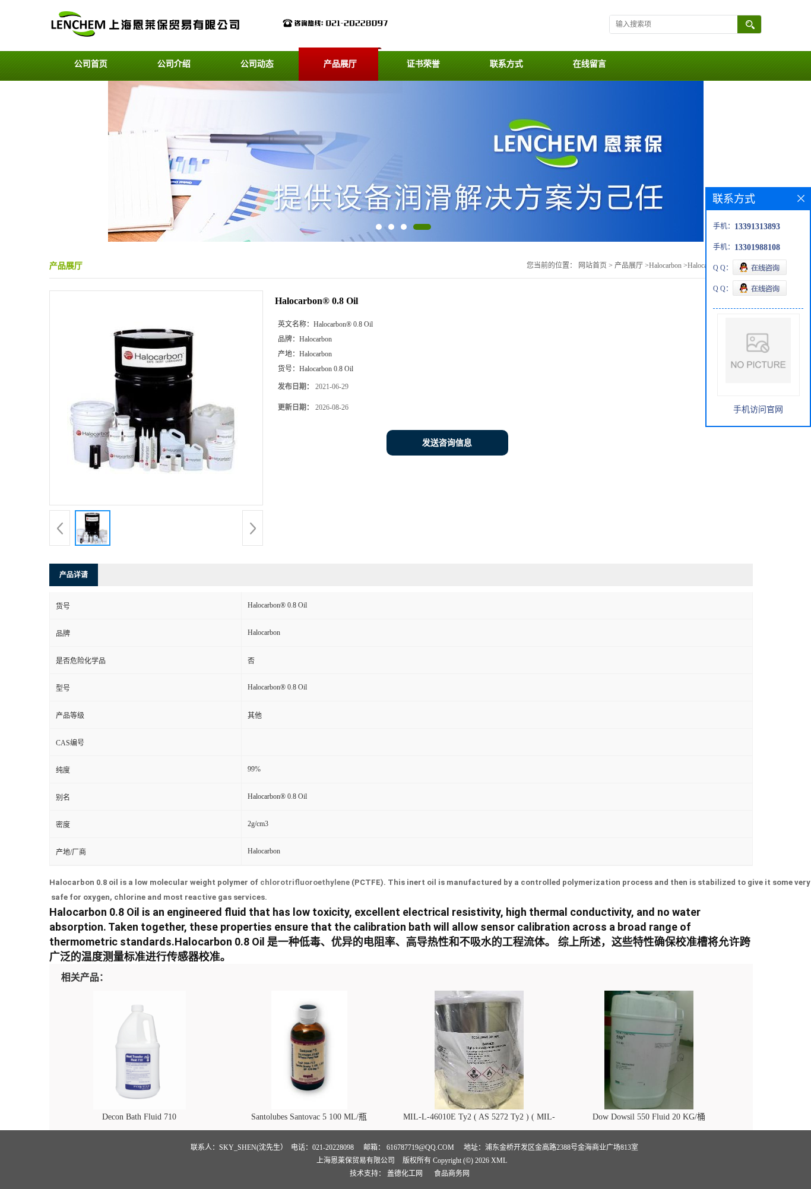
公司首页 (90, 63)
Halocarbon (665, 265)
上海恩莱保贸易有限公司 (355, 1160)
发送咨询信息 (447, 442)
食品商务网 (452, 1173)
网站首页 (592, 265)
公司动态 (257, 63)
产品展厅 (340, 63)
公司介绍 (174, 63)
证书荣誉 (423, 63)
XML (499, 1160)
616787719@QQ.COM (420, 1147)
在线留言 (589, 63)
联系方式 (506, 63)
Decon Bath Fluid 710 (139, 1116)
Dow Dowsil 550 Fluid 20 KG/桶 (649, 1116)
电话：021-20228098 (322, 1147)
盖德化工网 (405, 1173)
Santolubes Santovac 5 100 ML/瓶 (309, 1116)
